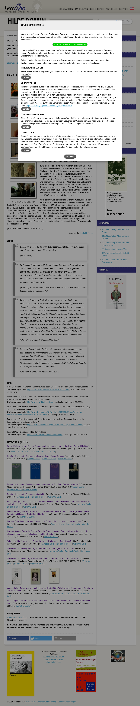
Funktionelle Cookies (33, 114)
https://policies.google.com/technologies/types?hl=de (49, 105)
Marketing (28, 132)
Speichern (70, 156)
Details (26, 77)
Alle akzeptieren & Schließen (70, 45)
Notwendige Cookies (33, 67)
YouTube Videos (28, 83)
